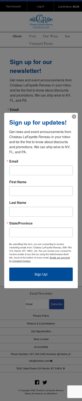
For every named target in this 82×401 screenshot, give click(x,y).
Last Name (17, 202)
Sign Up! (41, 274)
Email (13, 161)
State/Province (21, 223)
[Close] (74, 116)
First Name (17, 182)
